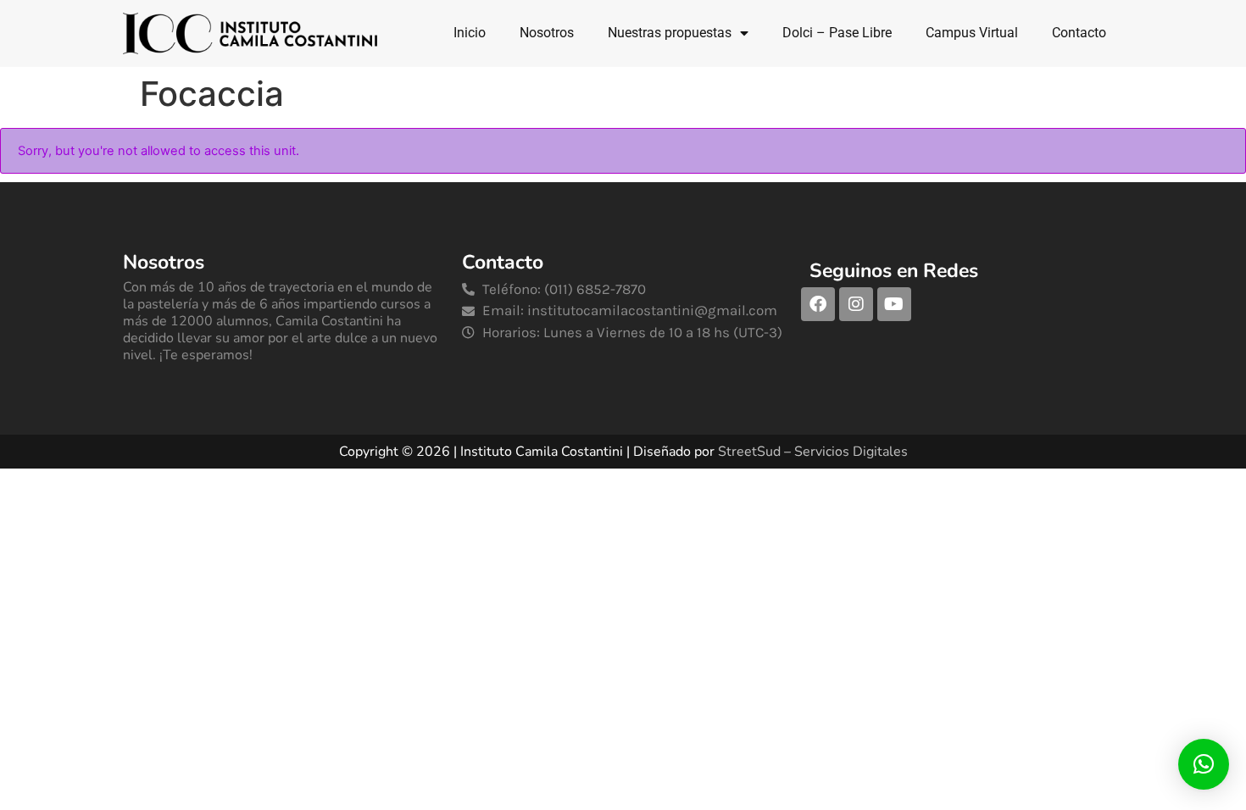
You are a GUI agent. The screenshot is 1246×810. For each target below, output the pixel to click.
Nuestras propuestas (669, 33)
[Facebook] (818, 304)
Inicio (469, 33)
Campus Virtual (972, 33)
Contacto (1079, 33)
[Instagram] (856, 304)
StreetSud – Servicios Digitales (813, 451)
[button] (1203, 764)
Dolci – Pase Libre (837, 33)
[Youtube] (894, 304)
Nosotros (547, 33)
